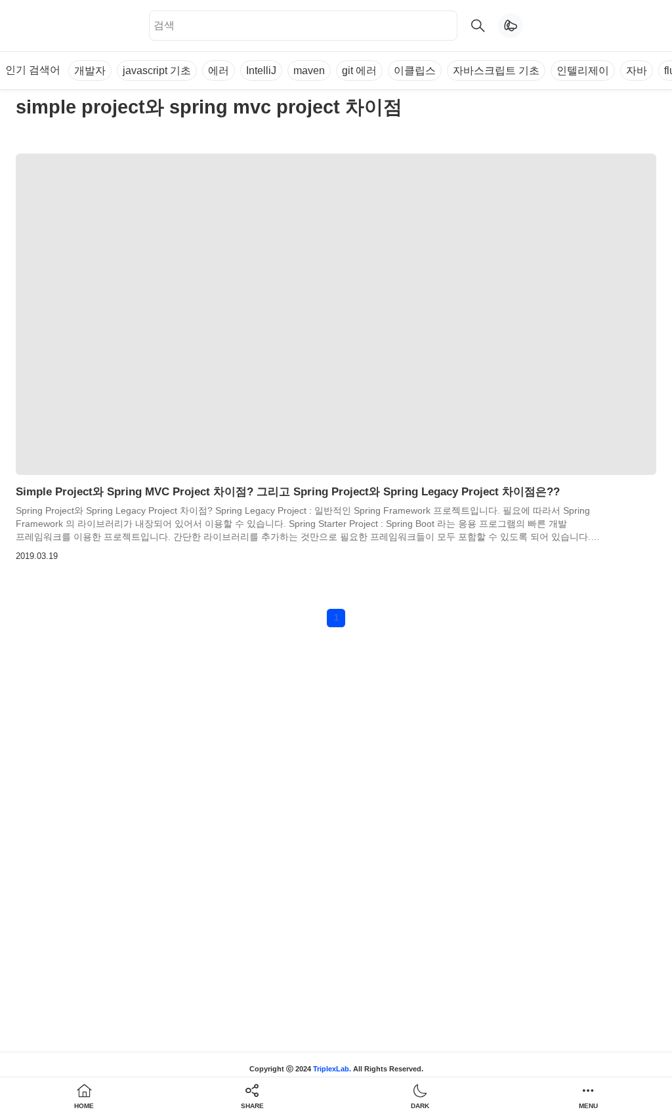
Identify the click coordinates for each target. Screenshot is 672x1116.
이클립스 (415, 70)
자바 (636, 70)
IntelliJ (261, 70)
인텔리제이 (582, 70)
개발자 (90, 70)
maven (309, 70)
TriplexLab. (332, 1069)
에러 (218, 70)
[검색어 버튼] (477, 25)
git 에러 (359, 70)
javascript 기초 (157, 70)
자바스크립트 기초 (496, 70)
